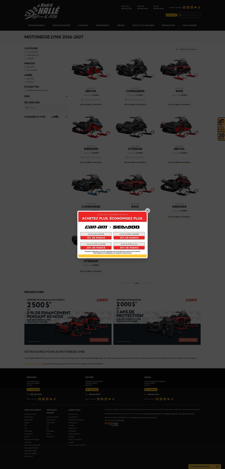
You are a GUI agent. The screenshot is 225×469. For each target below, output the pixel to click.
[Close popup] (147, 210)
